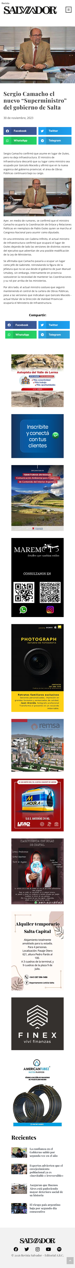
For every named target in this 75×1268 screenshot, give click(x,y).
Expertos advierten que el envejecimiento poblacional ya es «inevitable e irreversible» (46, 1171)
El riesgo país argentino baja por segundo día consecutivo (45, 1208)
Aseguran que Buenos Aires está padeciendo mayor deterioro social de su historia (46, 1190)
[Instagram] (37, 1249)
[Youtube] (48, 1249)
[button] (20, 131)
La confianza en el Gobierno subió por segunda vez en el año (44, 1152)
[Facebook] (16, 1249)
